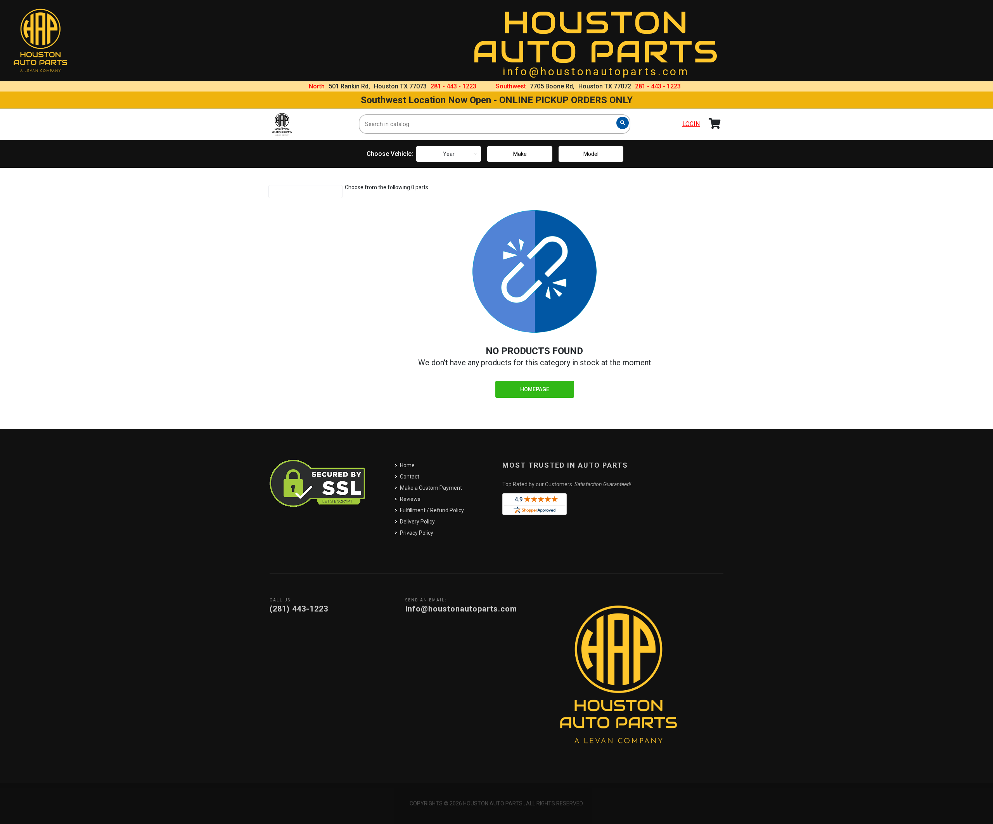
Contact (409, 476)
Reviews (410, 499)
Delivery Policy (417, 521)
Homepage (534, 389)
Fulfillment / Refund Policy (432, 510)
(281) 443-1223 (299, 608)
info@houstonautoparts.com (596, 71)
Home (407, 465)
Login (691, 124)
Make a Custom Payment (431, 488)
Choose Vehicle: (390, 153)
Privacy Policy (416, 533)
